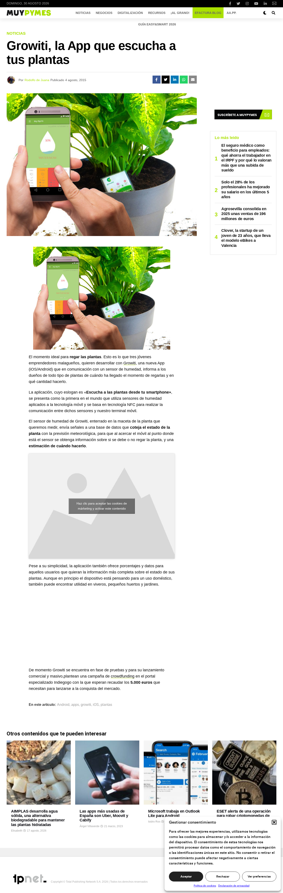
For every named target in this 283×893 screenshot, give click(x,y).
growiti (86, 704)
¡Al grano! (180, 13)
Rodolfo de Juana (37, 80)
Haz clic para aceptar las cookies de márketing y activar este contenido (101, 506)
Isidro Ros (154, 821)
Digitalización (130, 13)
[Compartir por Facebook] (157, 80)
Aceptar (186, 876)
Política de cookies (205, 885)
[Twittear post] (166, 80)
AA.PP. (231, 13)
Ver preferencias (259, 876)
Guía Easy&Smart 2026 (157, 24)
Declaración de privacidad (233, 885)
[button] (274, 822)
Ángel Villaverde (89, 826)
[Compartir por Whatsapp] (184, 80)
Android (63, 704)
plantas (106, 704)
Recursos (156, 13)
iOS (96, 704)
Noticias (83, 13)
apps (75, 704)
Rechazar (222, 876)
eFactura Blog (208, 13)
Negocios (104, 13)
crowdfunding (122, 676)
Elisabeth (16, 830)
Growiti (129, 363)
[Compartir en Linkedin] (175, 80)
